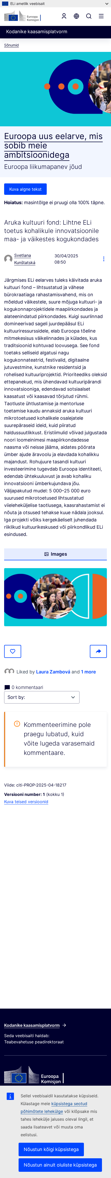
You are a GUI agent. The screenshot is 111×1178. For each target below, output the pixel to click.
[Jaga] (98, 651)
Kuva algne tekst (25, 189)
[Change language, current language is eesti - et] (76, 16)
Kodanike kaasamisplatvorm (32, 1025)
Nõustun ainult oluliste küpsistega (60, 1165)
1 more (88, 671)
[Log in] (64, 16)
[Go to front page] (27, 16)
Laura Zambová (53, 671)
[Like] (12, 651)
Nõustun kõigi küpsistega (51, 1149)
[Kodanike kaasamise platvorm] (55, 1075)
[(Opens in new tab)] (55, 597)
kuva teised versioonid (26, 801)
